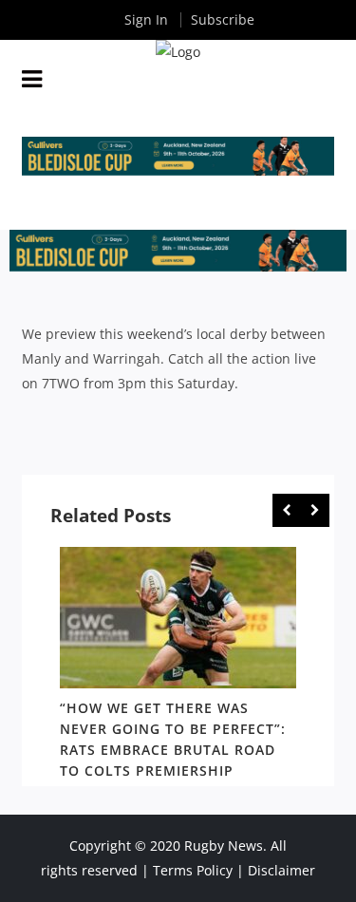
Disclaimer (281, 870)
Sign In (146, 19)
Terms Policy (193, 870)
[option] (178, 666)
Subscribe (222, 19)
